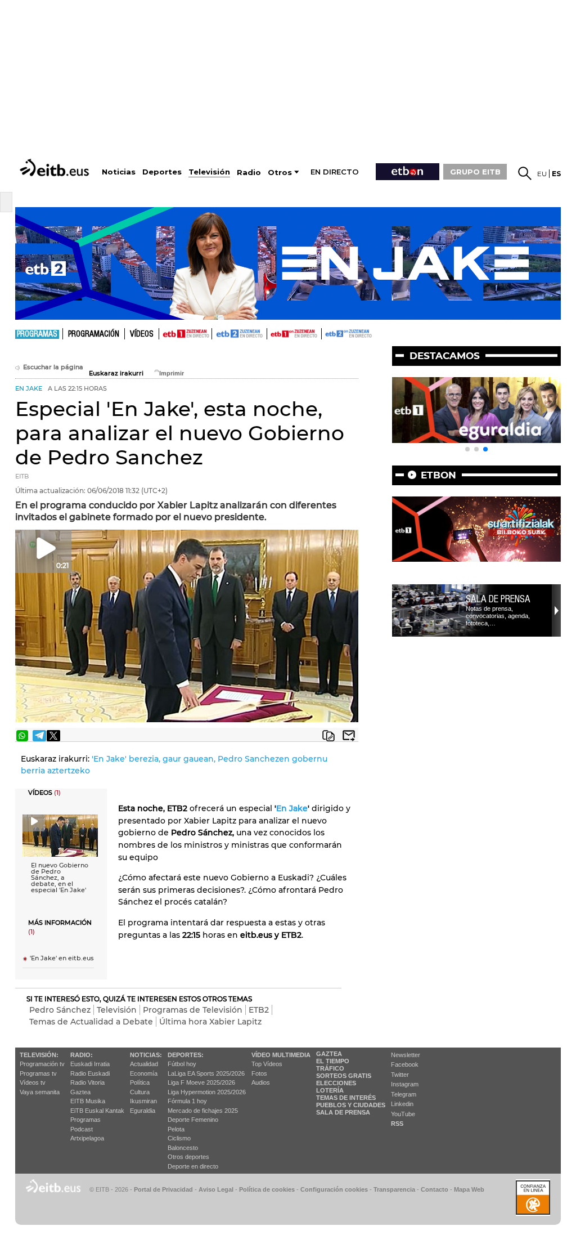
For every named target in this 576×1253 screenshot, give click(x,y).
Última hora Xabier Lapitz (210, 1022)
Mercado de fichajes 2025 (203, 1110)
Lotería (330, 1090)
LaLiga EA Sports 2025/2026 (206, 1073)
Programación (93, 334)
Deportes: (186, 1054)
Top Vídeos (266, 1063)
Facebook (404, 1064)
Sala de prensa (498, 599)
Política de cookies (267, 1189)
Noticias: (146, 1054)
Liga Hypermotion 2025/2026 (207, 1092)
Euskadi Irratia (90, 1063)
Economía (144, 1073)
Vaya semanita (40, 1092)
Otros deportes (188, 1156)
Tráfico (330, 1068)
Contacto (434, 1189)
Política (140, 1082)
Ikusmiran (143, 1101)
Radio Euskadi (90, 1073)
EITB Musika (87, 1101)
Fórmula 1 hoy (187, 1101)
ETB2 (239, 333)
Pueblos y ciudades (350, 1105)
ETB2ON (326, 332)
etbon (438, 475)
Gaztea (80, 1092)
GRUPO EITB (475, 171)
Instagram (404, 1084)
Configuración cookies (334, 1189)
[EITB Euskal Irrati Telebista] (55, 167)
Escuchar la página (53, 367)
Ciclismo (179, 1138)
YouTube (403, 1114)
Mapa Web (469, 1189)
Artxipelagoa (87, 1138)
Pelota (176, 1129)
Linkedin (402, 1103)
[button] (467, 449)
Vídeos (142, 334)
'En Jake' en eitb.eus (62, 958)
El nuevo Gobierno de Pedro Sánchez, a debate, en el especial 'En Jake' (59, 878)
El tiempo (332, 1061)
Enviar (349, 735)
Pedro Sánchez (60, 1010)
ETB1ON (272, 332)
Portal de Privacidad (163, 1189)
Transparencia (394, 1189)
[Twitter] (53, 735)
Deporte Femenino (193, 1119)
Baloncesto (183, 1147)
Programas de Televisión (192, 1010)
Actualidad (144, 1063)
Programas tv (38, 1073)
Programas (37, 334)
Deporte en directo (193, 1166)
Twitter (400, 1074)
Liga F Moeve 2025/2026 (201, 1082)
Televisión (117, 1010)
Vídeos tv (33, 1082)
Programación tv (42, 1063)
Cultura (140, 1092)
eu (542, 173)
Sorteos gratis (343, 1075)
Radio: (81, 1054)
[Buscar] (525, 173)
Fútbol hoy (182, 1063)
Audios (260, 1082)
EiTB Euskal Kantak (97, 1110)
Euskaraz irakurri (116, 373)
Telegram (403, 1094)
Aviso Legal (216, 1189)
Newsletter (405, 1054)
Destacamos (445, 355)
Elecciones (336, 1083)
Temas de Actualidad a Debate (91, 1022)
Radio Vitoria (87, 1082)
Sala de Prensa (343, 1112)
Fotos (259, 1073)
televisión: (39, 1054)
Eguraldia (142, 1110)
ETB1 (185, 333)
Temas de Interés (346, 1097)
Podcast (81, 1129)
